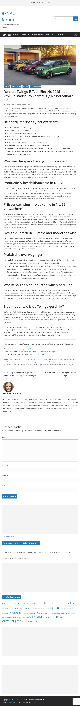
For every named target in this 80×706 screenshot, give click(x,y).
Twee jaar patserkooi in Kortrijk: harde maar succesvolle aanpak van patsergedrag (21, 374)
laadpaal (63, 608)
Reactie (5, 437)
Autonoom (10, 604)
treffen (56, 617)
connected (5, 608)
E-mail (5, 475)
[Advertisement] (40, 519)
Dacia (9, 608)
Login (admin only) (8, 537)
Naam (5, 465)
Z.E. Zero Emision (35, 87)
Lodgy (71, 608)
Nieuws (7, 87)
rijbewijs (55, 613)
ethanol (48, 608)
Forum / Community (21, 35)
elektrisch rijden (40, 608)
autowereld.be (17, 604)
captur (55, 604)
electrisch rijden (22, 608)
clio (74, 604)
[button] (52, 34)
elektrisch (33, 608)
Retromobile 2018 (46, 613)
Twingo (25, 87)
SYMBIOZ (26, 617)
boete (43, 603)
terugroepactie (36, 617)
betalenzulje (32, 603)
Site (3, 485)
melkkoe (15, 612)
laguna (67, 608)
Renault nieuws (16, 87)
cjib (70, 603)
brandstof (50, 604)
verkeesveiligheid (12, 621)
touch (50, 617)
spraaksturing (15, 617)
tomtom (46, 617)
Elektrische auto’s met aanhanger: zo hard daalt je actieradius (59, 374)
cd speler (65, 604)
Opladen (22, 613)
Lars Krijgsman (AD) (24, 349)
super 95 (21, 617)
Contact (59, 35)
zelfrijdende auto (32, 621)
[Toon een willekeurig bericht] (75, 34)
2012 (4, 603)
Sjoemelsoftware (6, 617)
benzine (24, 604)
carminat (59, 604)
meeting (6, 613)
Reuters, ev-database (38, 354)
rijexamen (64, 613)
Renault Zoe (34, 613)
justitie (56, 608)
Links (48, 35)
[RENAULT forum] (4, 34)
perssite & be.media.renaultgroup (45, 352)
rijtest (72, 613)
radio (26, 613)
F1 (51, 608)
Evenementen (37, 35)
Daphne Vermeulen (24, 105)
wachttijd (24, 621)
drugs (13, 608)
